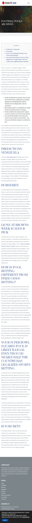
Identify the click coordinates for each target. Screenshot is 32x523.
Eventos (3, 491)
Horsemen (9, 51)
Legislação (3, 489)
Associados (4, 497)
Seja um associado (5, 495)
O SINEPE (3, 485)
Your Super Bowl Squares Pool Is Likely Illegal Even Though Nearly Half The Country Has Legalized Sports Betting (17, 59)
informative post (11, 157)
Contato (3, 493)
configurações (25, 517)
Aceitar (5, 520)
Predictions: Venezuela (12, 49)
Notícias (3, 487)
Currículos (3, 499)
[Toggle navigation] (28, 3)
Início (2, 483)
